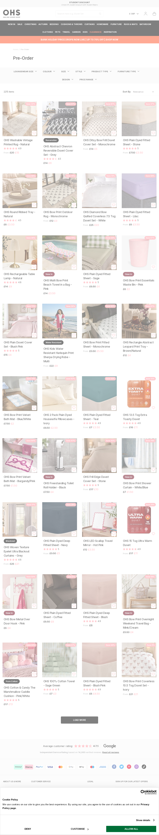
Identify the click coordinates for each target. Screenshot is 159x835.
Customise (78, 829)
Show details (143, 820)
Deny (28, 829)
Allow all (131, 829)
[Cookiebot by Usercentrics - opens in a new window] (143, 792)
